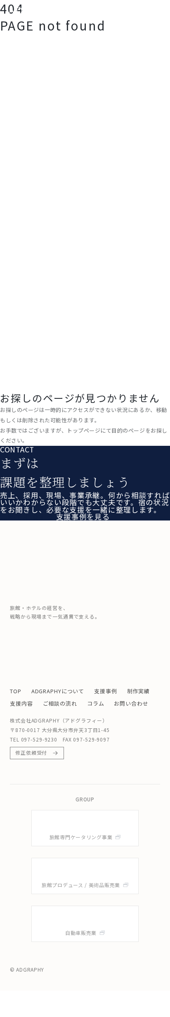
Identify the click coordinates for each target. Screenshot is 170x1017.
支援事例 (105, 691)
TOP (15, 691)
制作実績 (138, 691)
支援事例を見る (83, 516)
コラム (95, 703)
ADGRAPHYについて (58, 691)
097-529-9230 (39, 739)
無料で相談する (27, 516)
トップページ (83, 430)
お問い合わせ (131, 703)
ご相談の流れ (60, 703)
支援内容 (21, 703)
